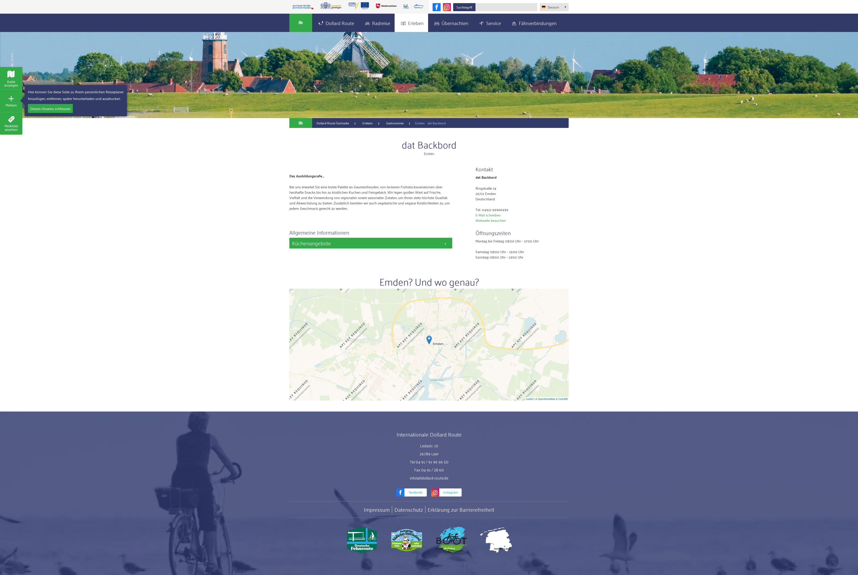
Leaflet (529, 399)
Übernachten (455, 22)
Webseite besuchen (490, 220)
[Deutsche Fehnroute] (362, 540)
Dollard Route (340, 22)
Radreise (381, 22)
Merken (11, 105)
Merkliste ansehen (11, 127)
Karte (11, 83)
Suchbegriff (464, 7)
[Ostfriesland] (496, 540)
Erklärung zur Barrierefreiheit (461, 509)
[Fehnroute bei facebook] (437, 7)
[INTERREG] (358, 5)
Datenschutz (408, 509)
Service (493, 22)
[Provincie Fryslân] (303, 6)
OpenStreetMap (546, 399)
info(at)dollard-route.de (429, 477)
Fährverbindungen (538, 22)
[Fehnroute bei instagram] (447, 7)
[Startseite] (300, 23)
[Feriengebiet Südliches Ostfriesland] (406, 540)
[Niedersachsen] (386, 5)
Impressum (377, 509)
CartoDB (563, 399)
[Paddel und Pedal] (451, 540)
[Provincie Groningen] (331, 5)
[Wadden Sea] (414, 6)
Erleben (416, 22)
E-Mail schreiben (488, 215)
